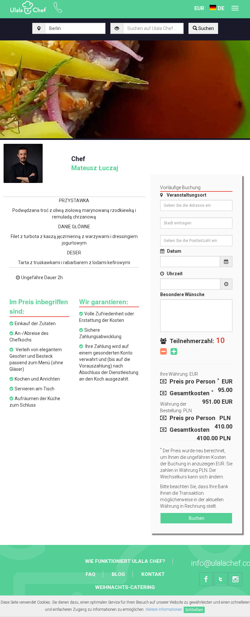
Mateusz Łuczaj (94, 163)
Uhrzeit (175, 273)
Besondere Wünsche (182, 294)
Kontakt (153, 574)
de (221, 8)
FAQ (90, 574)
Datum (174, 251)
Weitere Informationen (164, 609)
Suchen (205, 28)
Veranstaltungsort (186, 195)
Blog (118, 574)
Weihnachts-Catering (125, 587)
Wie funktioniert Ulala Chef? (125, 561)
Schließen (194, 610)
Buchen (196, 518)
